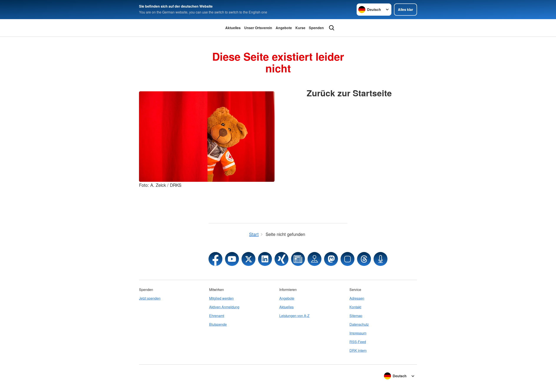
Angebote (284, 27)
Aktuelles (233, 27)
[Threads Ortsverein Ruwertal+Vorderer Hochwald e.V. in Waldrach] (364, 259)
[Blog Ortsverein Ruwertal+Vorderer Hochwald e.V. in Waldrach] (298, 259)
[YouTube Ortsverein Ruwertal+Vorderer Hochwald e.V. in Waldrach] (232, 259)
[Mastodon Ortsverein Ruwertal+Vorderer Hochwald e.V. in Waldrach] (331, 259)
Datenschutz (359, 324)
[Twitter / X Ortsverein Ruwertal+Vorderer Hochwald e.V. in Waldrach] (248, 259)
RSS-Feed (357, 341)
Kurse (300, 27)
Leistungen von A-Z (294, 315)
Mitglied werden (221, 298)
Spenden (316, 27)
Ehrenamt (216, 315)
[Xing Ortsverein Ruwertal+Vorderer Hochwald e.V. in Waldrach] (281, 259)
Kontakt (355, 306)
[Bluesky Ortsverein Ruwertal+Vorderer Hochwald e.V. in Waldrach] (347, 259)
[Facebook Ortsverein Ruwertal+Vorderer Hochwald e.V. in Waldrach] (215, 259)
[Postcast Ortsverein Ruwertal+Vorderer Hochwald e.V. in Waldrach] (380, 259)
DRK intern (358, 350)
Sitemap (355, 315)
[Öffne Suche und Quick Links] (331, 27)
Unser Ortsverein (258, 27)
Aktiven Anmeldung (224, 306)
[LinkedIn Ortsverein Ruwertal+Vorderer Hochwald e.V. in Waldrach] (265, 259)
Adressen (356, 298)
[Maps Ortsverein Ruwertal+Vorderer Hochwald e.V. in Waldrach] (314, 259)
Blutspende (218, 324)
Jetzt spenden (150, 298)
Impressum (357, 333)
